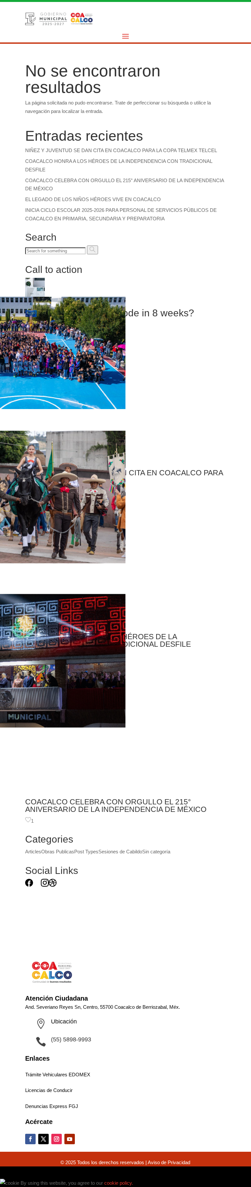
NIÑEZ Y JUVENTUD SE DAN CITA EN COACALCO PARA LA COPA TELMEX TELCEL (121, 150)
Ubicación (64, 1021)
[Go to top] (4, 1172)
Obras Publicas (57, 851)
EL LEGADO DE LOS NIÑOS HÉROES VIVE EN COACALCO (93, 199)
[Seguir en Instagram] (56, 1139)
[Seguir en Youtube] (69, 1139)
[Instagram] (45, 885)
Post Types (86, 851)
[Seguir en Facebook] (30, 1139)
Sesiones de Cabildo (120, 851)
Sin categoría (156, 851)
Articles (33, 851)
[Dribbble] (53, 885)
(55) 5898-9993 (71, 1039)
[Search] (92, 249)
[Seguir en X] (43, 1139)
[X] (37, 885)
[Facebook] (29, 885)
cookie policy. (119, 1183)
